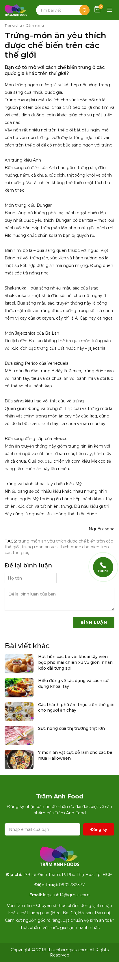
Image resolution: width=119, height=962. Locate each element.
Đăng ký (98, 829)
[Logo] (16, 10)
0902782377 (72, 884)
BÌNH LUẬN (94, 622)
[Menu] (109, 10)
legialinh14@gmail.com (66, 894)
